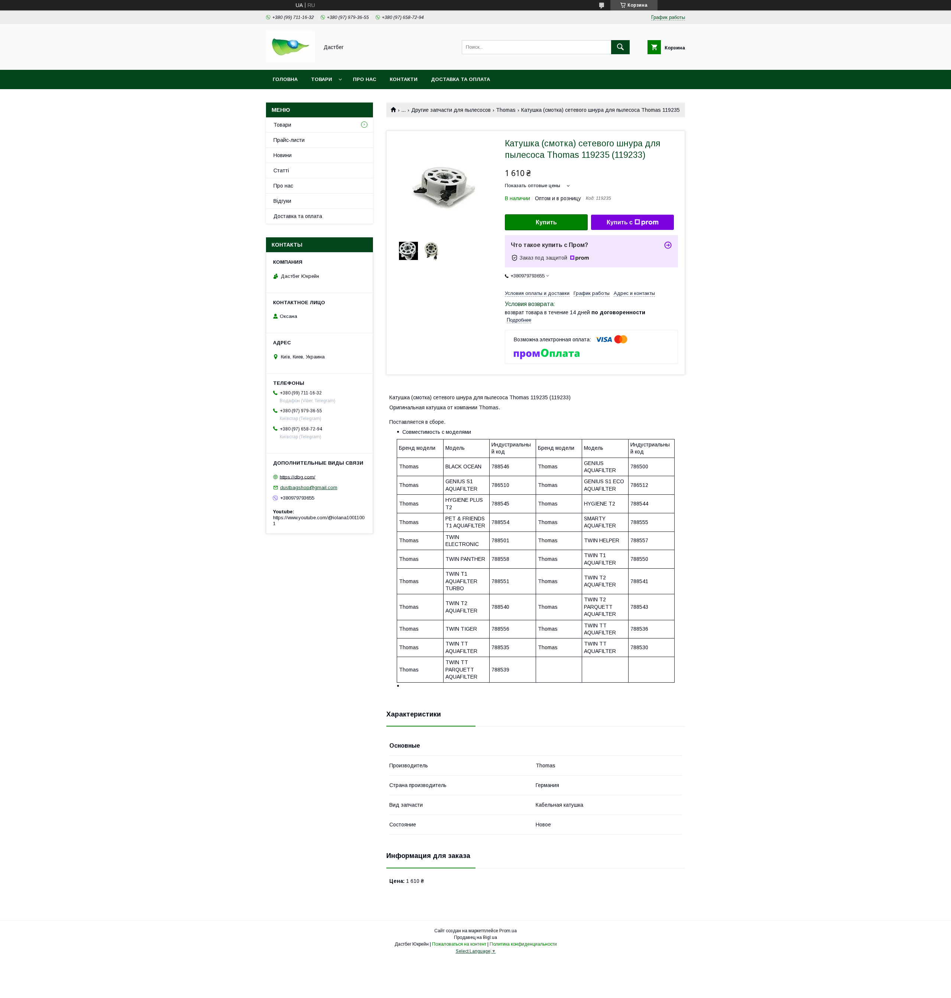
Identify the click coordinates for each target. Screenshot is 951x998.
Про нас (364, 79)
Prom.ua (508, 930)
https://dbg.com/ (297, 477)
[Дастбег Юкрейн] (290, 60)
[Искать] (620, 47)
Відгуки (282, 201)
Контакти (404, 79)
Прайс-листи (289, 140)
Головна (285, 79)
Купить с (620, 222)
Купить (546, 222)
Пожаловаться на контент (459, 944)
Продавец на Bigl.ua (475, 937)
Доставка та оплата (460, 79)
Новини (282, 155)
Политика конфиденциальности (523, 944)
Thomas (506, 110)
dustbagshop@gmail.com (308, 487)
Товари (321, 79)
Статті (281, 170)
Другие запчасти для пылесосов (451, 110)
